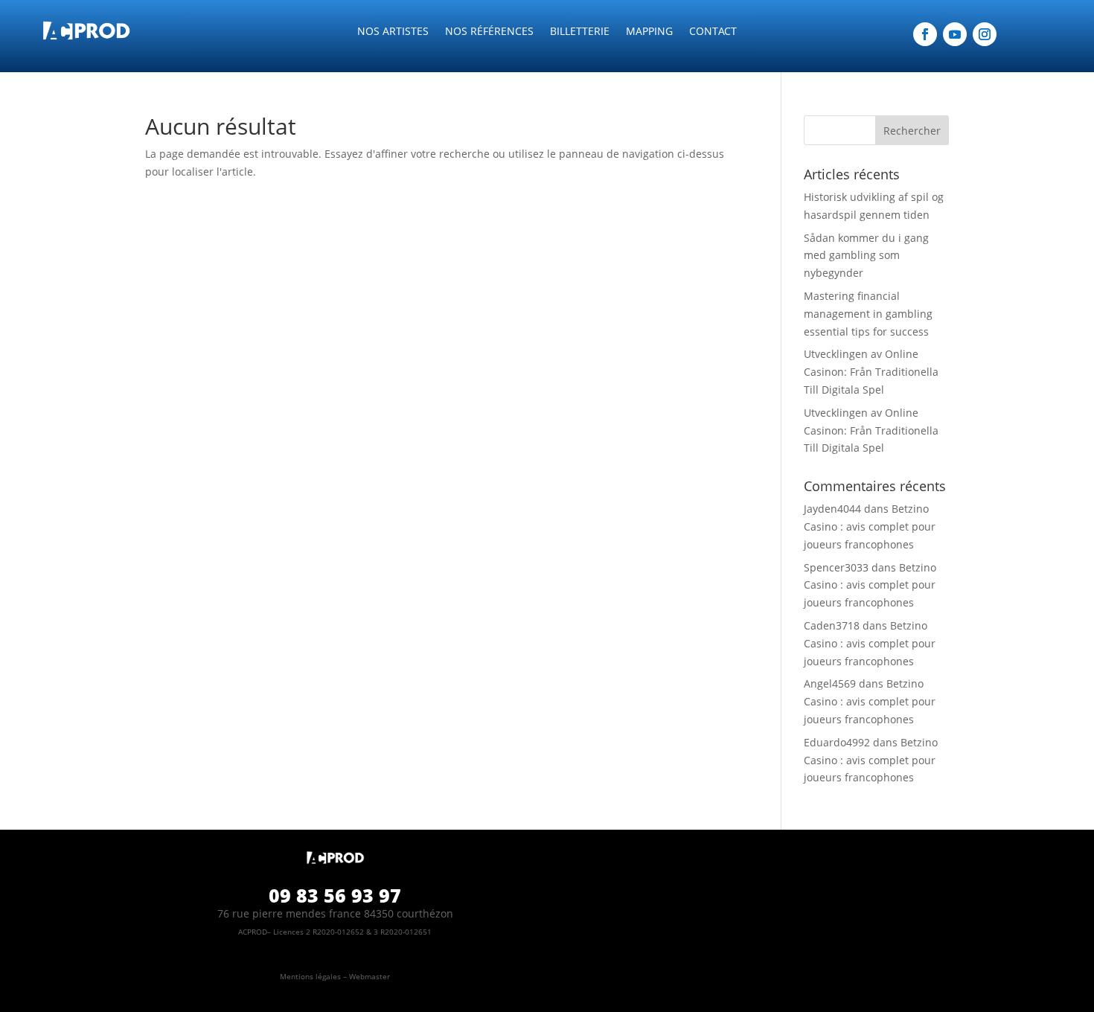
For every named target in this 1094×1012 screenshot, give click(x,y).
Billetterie (580, 32)
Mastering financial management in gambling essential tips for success (868, 314)
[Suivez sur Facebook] (925, 34)
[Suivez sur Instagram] (985, 34)
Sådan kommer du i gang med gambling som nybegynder (866, 256)
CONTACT (713, 32)
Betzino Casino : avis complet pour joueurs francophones (869, 526)
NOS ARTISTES (393, 32)
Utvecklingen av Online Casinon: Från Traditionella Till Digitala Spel (871, 372)
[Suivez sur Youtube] (955, 34)
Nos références (489, 32)
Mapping (649, 32)
